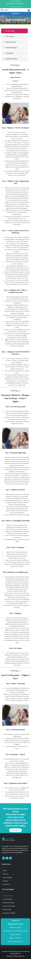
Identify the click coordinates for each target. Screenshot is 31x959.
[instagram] (17, 6)
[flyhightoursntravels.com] (5, 10)
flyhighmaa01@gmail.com (16, 3)
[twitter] (14, 6)
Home (5, 870)
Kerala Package (10, 31)
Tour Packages (7, 877)
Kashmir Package (11, 42)
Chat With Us (15, 13)
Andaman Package (11, 47)
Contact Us (6, 884)
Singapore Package (11, 59)
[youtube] (20, 6)
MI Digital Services (18, 956)
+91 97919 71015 (16, 1)
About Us (5, 874)
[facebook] (11, 6)
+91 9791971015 (17, 938)
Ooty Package (10, 36)
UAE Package (9, 53)
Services (5, 881)
